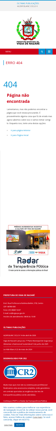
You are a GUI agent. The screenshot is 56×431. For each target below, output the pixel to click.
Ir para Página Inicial (19, 135)
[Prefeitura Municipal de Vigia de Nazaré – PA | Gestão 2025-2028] (28, 30)
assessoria (22, 388)
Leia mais (37, 417)
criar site (20, 385)
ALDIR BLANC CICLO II (27, 6)
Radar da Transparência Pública (33, 401)
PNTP (15, 401)
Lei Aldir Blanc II (9, 349)
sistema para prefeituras (37, 385)
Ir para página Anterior (20, 130)
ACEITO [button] (19, 424)
